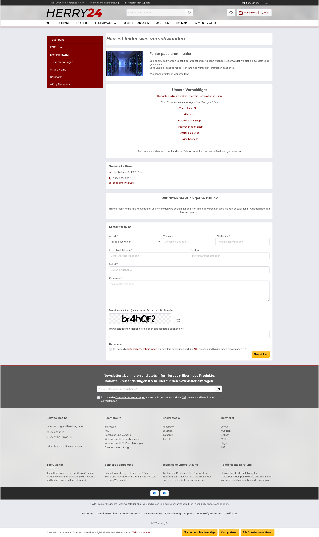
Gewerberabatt (153, 513)
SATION (225, 434)
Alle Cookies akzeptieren (257, 532)
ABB (223, 447)
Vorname (168, 236)
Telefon (194, 250)
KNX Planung (173, 513)
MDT (223, 439)
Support (189, 513)
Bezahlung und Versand (118, 434)
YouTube (168, 430)
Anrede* (113, 236)
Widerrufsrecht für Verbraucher (122, 439)
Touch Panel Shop (189, 108)
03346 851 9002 (55, 432)
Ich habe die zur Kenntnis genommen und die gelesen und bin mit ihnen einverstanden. (158, 399)
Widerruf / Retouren (209, 513)
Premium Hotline (107, 513)
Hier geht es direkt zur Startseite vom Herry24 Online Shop (189, 96)
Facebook (168, 426)
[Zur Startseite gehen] (74, 12)
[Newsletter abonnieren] (218, 389)
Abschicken (260, 354)
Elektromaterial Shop (189, 120)
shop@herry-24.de (123, 182)
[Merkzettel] (231, 12)
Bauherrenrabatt (130, 513)
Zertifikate (230, 513)
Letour (224, 426)
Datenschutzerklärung (117, 447)
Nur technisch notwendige (199, 532)
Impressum (110, 426)
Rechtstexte (113, 418)
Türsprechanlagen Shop (189, 126)
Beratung (87, 513)
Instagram (168, 434)
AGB (196, 349)
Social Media (171, 418)
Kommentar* (115, 278)
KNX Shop (189, 114)
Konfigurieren (229, 532)
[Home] (50, 23)
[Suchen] (189, 12)
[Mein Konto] (268, 3)
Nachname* (223, 236)
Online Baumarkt (189, 139)
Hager (224, 443)
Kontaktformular (73, 446)
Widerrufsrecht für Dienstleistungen (124, 443)
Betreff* (113, 264)
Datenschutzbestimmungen (142, 349)
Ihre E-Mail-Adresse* (120, 250)
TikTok (166, 439)
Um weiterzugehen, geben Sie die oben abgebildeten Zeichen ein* (146, 328)
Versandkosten (151, 503)
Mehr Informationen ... (142, 532)
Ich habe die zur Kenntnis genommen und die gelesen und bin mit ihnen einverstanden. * (179, 349)
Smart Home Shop (189, 132)
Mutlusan (226, 430)
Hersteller (227, 418)
